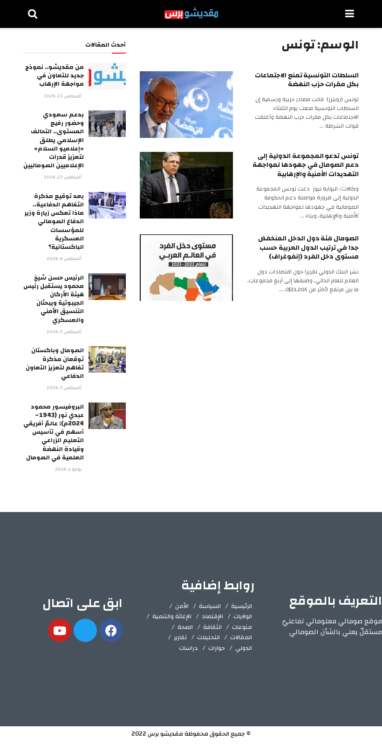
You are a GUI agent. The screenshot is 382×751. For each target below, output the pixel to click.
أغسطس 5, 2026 (65, 332)
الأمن (182, 606)
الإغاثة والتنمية (171, 616)
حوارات (216, 648)
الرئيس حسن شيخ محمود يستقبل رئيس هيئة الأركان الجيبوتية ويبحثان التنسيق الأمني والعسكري (53, 299)
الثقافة (212, 627)
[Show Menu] (349, 14)
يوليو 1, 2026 (69, 469)
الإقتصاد (212, 616)
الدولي (243, 648)
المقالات (241, 637)
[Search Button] (32, 14)
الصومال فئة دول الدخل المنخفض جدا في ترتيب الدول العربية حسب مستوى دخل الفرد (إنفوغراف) (308, 247)
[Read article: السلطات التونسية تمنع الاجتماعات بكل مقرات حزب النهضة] (186, 104)
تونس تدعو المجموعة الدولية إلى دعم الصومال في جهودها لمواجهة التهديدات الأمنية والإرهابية (305, 165)
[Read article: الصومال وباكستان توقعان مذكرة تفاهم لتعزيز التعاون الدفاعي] (107, 359)
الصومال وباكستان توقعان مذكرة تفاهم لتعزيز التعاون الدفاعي (55, 363)
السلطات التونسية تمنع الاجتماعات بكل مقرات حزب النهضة (307, 80)
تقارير (180, 637)
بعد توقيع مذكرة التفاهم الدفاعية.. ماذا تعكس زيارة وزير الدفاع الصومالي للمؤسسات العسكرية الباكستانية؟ (54, 222)
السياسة (210, 606)
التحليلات (208, 637)
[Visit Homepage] (191, 13)
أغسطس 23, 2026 (63, 96)
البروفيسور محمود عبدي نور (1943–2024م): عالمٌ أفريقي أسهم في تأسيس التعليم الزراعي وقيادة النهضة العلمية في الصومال (53, 432)
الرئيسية (241, 606)
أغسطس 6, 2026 (65, 258)
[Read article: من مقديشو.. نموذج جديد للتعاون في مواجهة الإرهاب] (107, 76)
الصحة (185, 627)
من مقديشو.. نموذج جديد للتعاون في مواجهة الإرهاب (54, 75)
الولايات (242, 616)
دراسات (188, 648)
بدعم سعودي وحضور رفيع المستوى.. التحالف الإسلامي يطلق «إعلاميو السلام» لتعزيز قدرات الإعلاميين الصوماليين (53, 140)
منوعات (242, 627)
